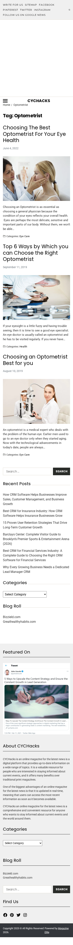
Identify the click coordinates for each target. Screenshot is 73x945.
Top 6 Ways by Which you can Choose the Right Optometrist (35, 252)
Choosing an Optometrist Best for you (35, 360)
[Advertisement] (36, 58)
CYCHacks (38, 101)
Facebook (47, 4)
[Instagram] (25, 915)
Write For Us (13, 4)
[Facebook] (5, 915)
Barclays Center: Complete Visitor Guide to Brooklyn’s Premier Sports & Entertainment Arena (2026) (36, 539)
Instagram (42, 9)
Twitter (26, 9)
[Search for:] (26, 472)
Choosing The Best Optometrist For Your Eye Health (34, 134)
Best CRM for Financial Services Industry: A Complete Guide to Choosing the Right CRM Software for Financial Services (32, 555)
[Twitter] (18, 915)
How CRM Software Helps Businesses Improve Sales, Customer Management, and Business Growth (35, 499)
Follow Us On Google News (24, 14)
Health (23, 346)
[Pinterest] (12, 915)
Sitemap (31, 4)
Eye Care (24, 236)
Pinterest (10, 9)
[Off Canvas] (5, 100)
